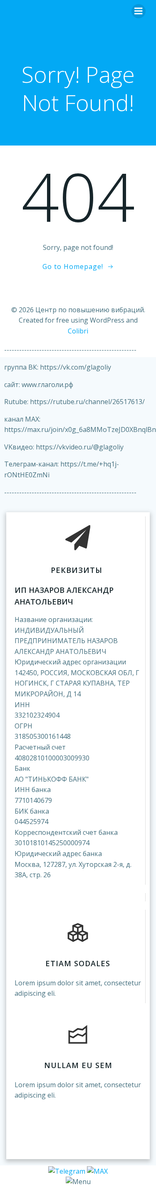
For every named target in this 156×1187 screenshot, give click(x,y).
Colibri (78, 331)
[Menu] (138, 11)
